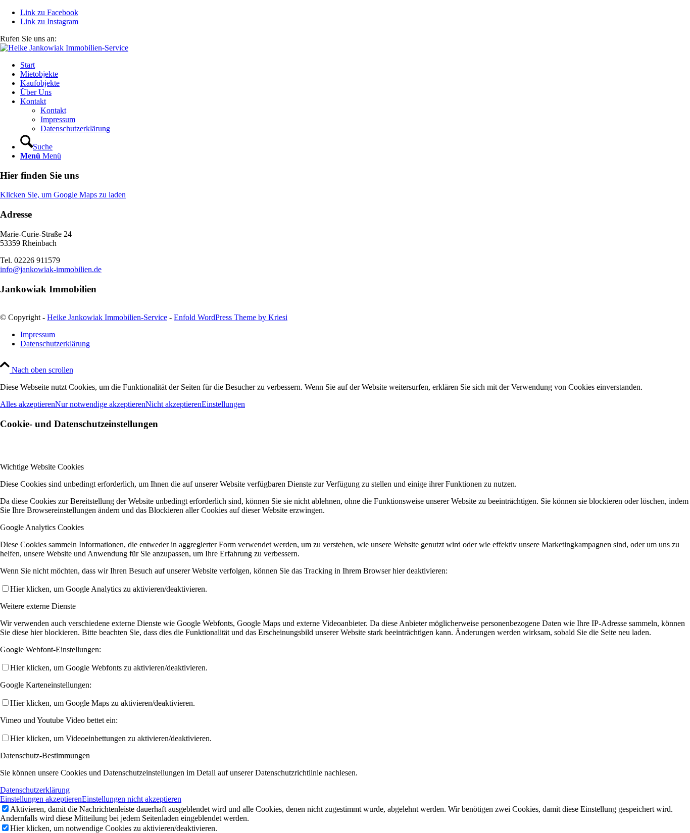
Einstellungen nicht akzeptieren (131, 799)
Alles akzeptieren (27, 404)
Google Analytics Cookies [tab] (42, 527)
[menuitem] (355, 65)
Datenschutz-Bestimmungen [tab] (45, 755)
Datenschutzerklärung (35, 790)
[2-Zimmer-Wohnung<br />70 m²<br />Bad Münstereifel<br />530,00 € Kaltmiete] (64, 47)
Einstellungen (223, 404)
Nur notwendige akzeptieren (100, 404)
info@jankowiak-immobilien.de (51, 269)
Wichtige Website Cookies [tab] (42, 466)
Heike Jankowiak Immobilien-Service (107, 317)
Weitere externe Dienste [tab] (38, 606)
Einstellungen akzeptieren (41, 799)
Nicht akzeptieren (173, 404)
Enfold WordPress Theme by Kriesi (230, 317)
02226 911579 (82, 38)
